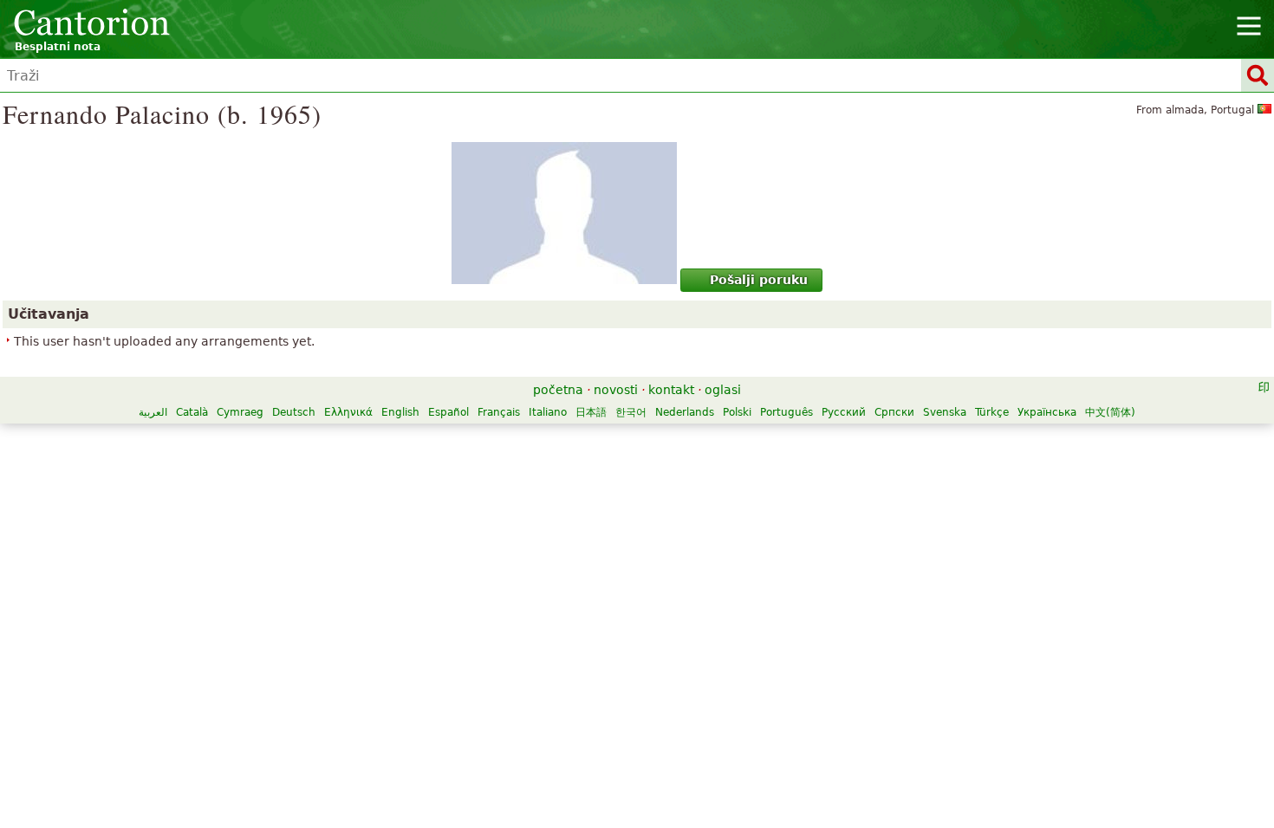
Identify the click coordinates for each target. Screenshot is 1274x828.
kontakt (671, 390)
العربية (153, 412)
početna (558, 390)
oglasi (723, 390)
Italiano (548, 412)
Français (499, 412)
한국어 (631, 412)
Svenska (944, 412)
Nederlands (684, 412)
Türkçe (992, 412)
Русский (844, 412)
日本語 (591, 412)
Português (786, 412)
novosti (616, 390)
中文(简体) (1110, 412)
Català (192, 412)
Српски (894, 412)
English (400, 412)
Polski (737, 412)
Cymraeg (240, 412)
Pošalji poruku (759, 280)
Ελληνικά (348, 412)
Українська (1046, 412)
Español (448, 412)
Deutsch (293, 412)
